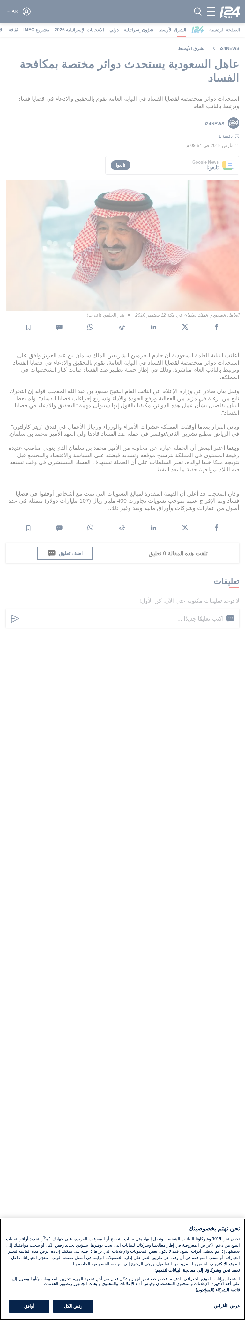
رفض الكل (73, 1306)
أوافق (29, 1306)
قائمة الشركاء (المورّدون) (218, 1289)
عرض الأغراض (227, 1305)
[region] (122, 1269)
